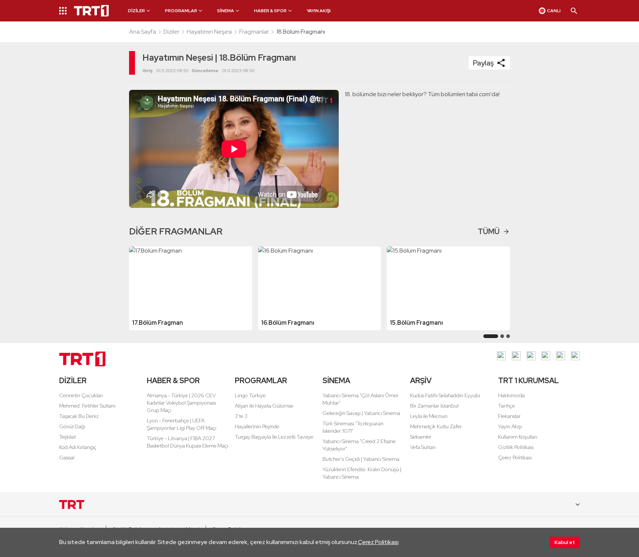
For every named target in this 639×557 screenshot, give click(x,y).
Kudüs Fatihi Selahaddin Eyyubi (445, 395)
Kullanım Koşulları (517, 436)
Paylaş (483, 63)
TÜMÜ (489, 231)
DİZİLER (73, 380)
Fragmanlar (254, 32)
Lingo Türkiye (250, 395)
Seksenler (421, 436)
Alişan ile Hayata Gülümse (264, 405)
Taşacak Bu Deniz (79, 416)
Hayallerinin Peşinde (257, 426)
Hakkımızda (511, 395)
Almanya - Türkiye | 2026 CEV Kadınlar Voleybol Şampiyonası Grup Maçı (181, 402)
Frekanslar (509, 416)
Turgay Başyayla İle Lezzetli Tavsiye (274, 436)
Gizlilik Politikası (516, 447)
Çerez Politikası (378, 542)
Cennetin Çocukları (81, 395)
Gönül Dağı (72, 426)
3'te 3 (241, 416)
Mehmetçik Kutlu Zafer (436, 426)
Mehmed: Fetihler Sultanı (87, 405)
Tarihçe (506, 405)
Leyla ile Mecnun (428, 416)
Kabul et (564, 542)
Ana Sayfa (142, 32)
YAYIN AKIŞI (319, 11)
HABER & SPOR (173, 380)
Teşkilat (67, 436)
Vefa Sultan (423, 447)
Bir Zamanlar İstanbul (434, 405)
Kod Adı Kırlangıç (78, 447)
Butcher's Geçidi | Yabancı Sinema (360, 459)
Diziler (171, 32)
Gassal (66, 457)
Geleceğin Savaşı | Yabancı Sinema (361, 413)
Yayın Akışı (510, 426)
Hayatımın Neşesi (209, 32)
